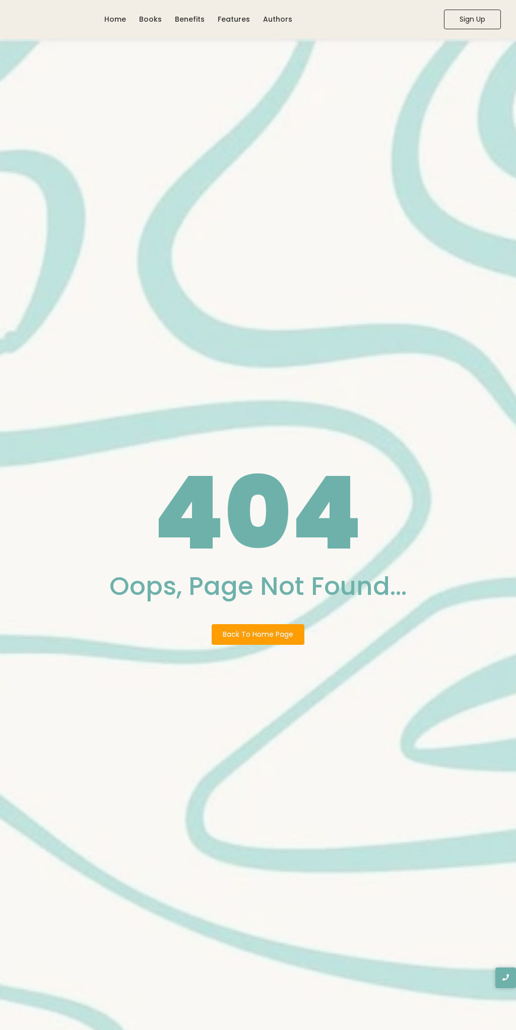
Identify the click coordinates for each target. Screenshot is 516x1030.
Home (115, 19)
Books (150, 19)
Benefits (190, 19)
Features (234, 19)
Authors (277, 19)
